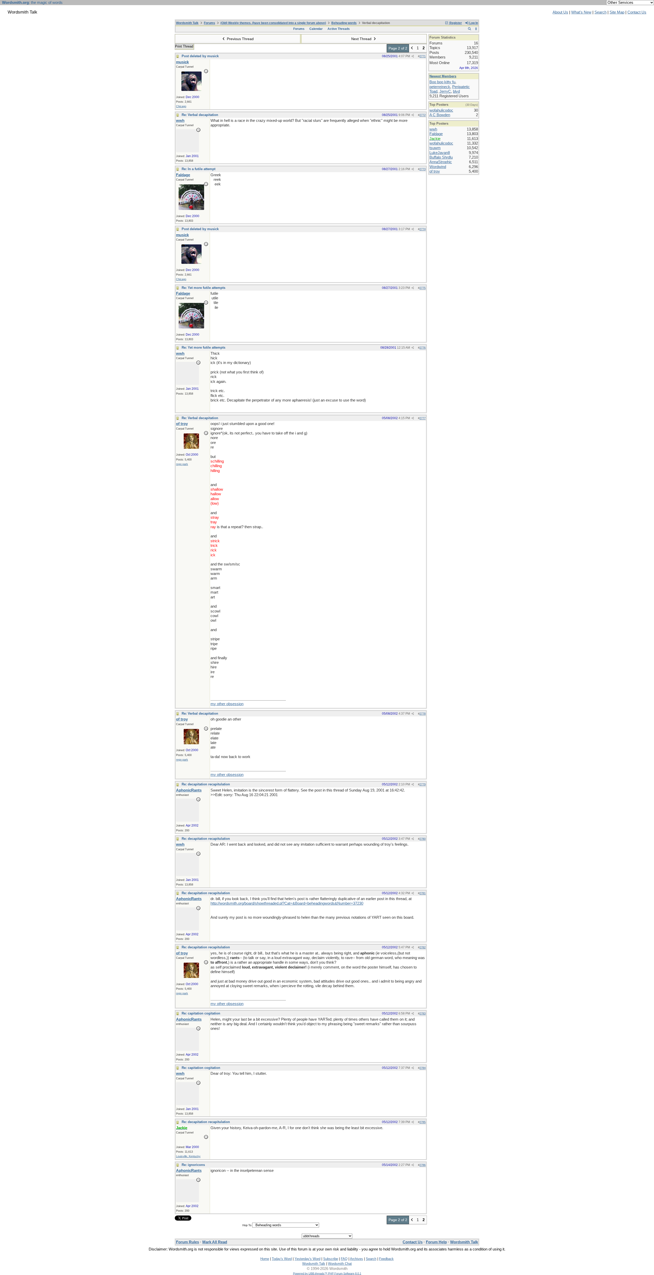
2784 (422, 1067)
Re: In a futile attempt (198, 169)
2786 (422, 1164)
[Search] (469, 29)
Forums (209, 23)
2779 (422, 784)
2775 (422, 287)
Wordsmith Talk (187, 23)
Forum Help (436, 1242)
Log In (473, 23)
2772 (422, 114)
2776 (422, 347)
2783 (422, 1013)
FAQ (344, 1259)
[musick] (191, 90)
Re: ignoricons (193, 1165)
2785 (422, 1122)
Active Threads (339, 29)
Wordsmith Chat (340, 1264)
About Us (560, 12)
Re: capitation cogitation (201, 1013)
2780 (422, 838)
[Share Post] (412, 56)
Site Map (617, 12)
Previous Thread (240, 39)
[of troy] (191, 447)
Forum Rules (187, 1242)
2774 (422, 229)
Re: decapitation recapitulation (206, 784)
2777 (422, 418)
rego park (182, 464)
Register (455, 23)
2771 (422, 56)
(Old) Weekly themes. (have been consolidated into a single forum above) (273, 23)
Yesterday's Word (307, 1259)
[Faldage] (191, 209)
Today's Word (282, 1259)
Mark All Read (214, 1242)
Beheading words (344, 23)
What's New (581, 12)
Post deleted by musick (200, 56)
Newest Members (442, 76)
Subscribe (330, 1259)
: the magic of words (32, 3)
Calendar (316, 29)
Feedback (386, 1259)
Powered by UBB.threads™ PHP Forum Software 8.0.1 (327, 1273)
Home (264, 1259)
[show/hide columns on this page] (476, 29)
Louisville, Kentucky (188, 1156)
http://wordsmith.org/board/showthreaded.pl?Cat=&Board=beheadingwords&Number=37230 (287, 903)
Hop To (246, 1225)
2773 (422, 169)
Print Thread (184, 46)
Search (600, 12)
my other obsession (227, 704)
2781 (422, 893)
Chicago (181, 106)
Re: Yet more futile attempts (203, 288)
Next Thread (361, 39)
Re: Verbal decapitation (200, 115)
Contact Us (636, 12)
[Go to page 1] (412, 48)
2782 (422, 947)
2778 (422, 713)
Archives (356, 1259)
